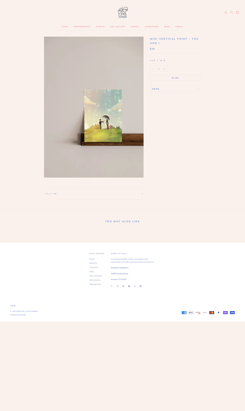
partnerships (82, 27)
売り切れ (175, 78)
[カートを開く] (237, 12)
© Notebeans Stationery (24, 311)
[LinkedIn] (140, 286)
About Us (93, 263)
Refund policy (94, 280)
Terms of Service (95, 276)
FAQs (91, 271)
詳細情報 (155, 89)
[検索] (231, 12)
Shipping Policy (95, 284)
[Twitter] (161, 60)
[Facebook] (158, 60)
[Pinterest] (164, 60)
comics (135, 27)
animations (152, 27)
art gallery (117, 27)
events (100, 27)
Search (92, 259)
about (179, 27)
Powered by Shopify (18, 315)
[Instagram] (117, 286)
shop (65, 27)
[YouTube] (129, 286)
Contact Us (93, 267)
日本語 (13, 306)
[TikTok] (135, 286)
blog (167, 27)
